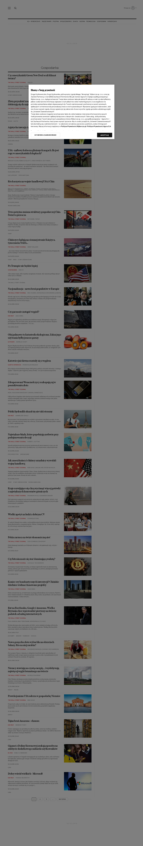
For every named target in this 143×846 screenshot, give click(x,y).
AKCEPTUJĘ (104, 135)
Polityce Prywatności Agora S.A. (99, 126)
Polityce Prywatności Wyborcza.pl (73, 126)
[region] (71, 112)
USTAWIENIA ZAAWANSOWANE (45, 135)
